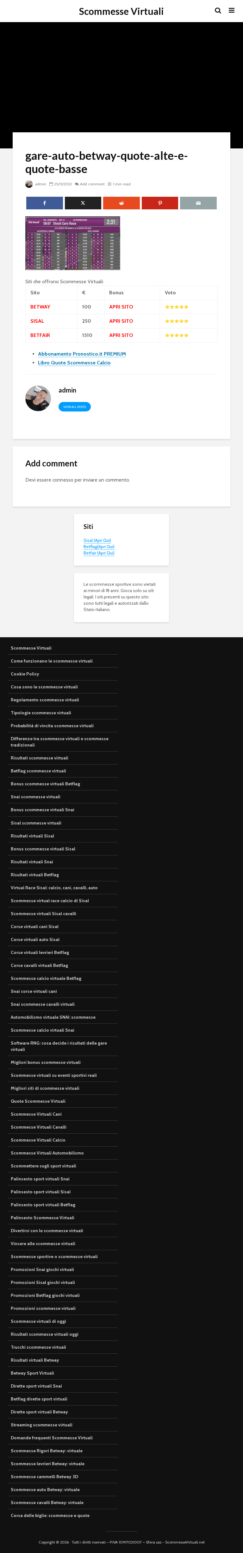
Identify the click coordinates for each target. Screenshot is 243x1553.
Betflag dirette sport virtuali (39, 1399)
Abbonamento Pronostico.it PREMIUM (82, 354)
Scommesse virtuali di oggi (38, 1321)
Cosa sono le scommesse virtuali (44, 687)
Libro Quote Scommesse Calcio (74, 363)
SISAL (37, 321)
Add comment (92, 184)
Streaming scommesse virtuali (41, 1425)
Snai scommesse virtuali (35, 797)
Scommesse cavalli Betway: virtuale (47, 1502)
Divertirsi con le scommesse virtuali (47, 1230)
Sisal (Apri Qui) (97, 540)
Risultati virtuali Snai (32, 862)
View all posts (74, 407)
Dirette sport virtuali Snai (36, 1386)
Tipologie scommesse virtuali (41, 713)
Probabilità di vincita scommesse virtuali (52, 726)
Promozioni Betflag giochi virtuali (45, 1295)
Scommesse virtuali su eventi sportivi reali (54, 1075)
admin (40, 184)
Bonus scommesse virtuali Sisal (43, 849)
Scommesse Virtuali (121, 11)
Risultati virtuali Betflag (35, 875)
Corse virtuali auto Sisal (35, 939)
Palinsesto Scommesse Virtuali (42, 1217)
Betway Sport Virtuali (32, 1373)
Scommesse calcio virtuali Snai (42, 1030)
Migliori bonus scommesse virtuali (46, 1062)
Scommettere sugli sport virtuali (43, 1166)
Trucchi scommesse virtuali (38, 1347)
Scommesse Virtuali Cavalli (38, 1127)
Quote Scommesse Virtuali (38, 1101)
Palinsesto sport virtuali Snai (40, 1179)
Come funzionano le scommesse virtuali (52, 661)
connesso (63, 480)
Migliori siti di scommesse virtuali (45, 1088)
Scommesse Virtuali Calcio (38, 1140)
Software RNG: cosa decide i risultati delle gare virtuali (59, 1046)
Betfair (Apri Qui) (99, 553)
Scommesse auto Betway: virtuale (45, 1489)
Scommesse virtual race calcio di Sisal (50, 900)
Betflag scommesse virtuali (38, 771)
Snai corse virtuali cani (34, 991)
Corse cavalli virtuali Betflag (39, 965)
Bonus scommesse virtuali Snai (42, 809)
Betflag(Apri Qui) (99, 546)
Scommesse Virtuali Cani (36, 1114)
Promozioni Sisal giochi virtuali (43, 1282)
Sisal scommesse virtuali (36, 823)
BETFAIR (40, 335)
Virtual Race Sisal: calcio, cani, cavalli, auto (54, 887)
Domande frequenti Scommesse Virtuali (52, 1438)
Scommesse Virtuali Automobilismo (47, 1153)
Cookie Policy (25, 674)
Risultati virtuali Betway (35, 1360)
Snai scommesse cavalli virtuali (43, 1004)
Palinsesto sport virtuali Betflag (43, 1205)
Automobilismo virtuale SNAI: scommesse (53, 1017)
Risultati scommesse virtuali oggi (44, 1334)
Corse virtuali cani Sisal (35, 926)
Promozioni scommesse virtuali (43, 1308)
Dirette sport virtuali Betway (39, 1412)
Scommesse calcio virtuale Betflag (46, 978)
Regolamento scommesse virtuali (45, 700)
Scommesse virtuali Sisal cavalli (43, 913)
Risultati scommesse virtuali (39, 758)
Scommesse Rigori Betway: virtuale (47, 1451)
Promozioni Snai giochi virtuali (42, 1269)
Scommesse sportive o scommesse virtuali (54, 1256)
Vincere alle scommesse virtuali (43, 1243)
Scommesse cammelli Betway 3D (44, 1476)
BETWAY (40, 307)
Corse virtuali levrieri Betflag (40, 952)
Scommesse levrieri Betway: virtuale (47, 1463)
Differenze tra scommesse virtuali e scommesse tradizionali (60, 742)
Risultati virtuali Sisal (32, 836)
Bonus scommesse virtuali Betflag (45, 784)
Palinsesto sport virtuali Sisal (41, 1192)
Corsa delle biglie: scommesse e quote (50, 1515)
